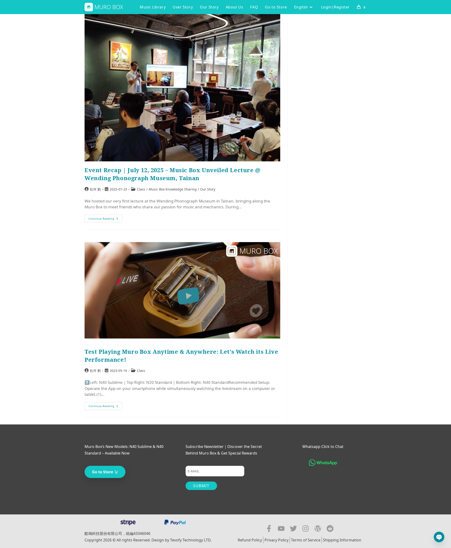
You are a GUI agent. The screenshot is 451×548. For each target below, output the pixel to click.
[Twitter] (293, 528)
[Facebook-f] (268, 528)
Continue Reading (105, 217)
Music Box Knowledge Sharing (173, 189)
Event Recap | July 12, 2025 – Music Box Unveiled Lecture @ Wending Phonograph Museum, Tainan (172, 174)
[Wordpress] (317, 528)
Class (141, 189)
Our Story (207, 189)
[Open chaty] (439, 537)
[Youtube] (281, 528)
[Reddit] (330, 528)
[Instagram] (305, 528)
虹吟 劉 (95, 189)
